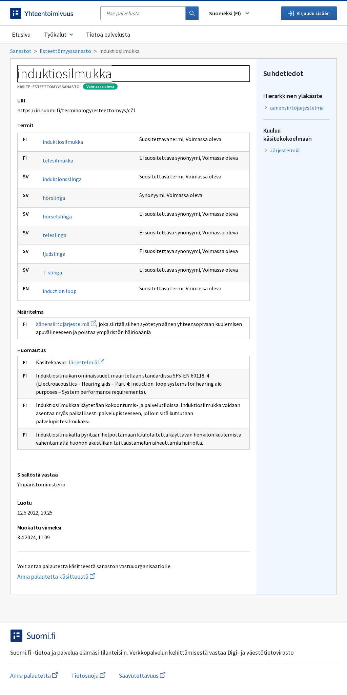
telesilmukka (58, 160)
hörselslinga (57, 216)
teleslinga (54, 235)
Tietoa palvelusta (108, 34)
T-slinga (52, 272)
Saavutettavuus (142, 675)
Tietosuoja (88, 675)
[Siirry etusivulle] (52, 13)
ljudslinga (54, 253)
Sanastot (21, 50)
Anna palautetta (34, 675)
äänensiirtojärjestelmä (66, 324)
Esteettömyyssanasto (65, 50)
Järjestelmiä (86, 362)
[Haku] (192, 13)
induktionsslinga (62, 179)
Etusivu (21, 34)
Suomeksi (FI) (225, 13)
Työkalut (55, 34)
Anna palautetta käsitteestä (88, 576)
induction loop (60, 291)
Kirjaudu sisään (313, 13)
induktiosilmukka (63, 141)
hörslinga (54, 197)
